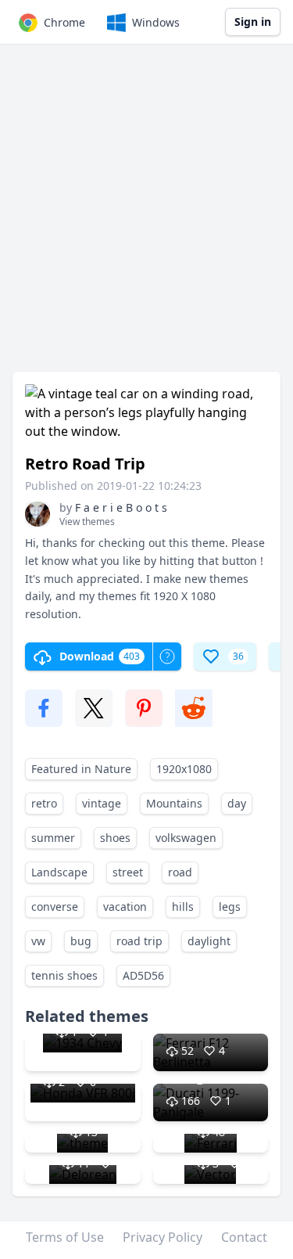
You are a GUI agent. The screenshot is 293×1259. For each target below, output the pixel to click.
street (128, 872)
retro (44, 803)
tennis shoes (64, 975)
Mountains (174, 803)
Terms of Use (65, 1237)
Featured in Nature (81, 768)
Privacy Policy (162, 1237)
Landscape (59, 872)
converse (54, 906)
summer (53, 837)
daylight (209, 940)
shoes (115, 837)
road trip (139, 940)
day (236, 803)
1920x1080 (184, 768)
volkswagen (185, 837)
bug (80, 940)
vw (38, 940)
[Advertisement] (146, 215)
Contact (244, 1237)
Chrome (64, 22)
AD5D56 (143, 975)
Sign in (252, 21)
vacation (125, 906)
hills (183, 906)
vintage (101, 803)
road (180, 872)
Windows (156, 22)
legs (230, 906)
